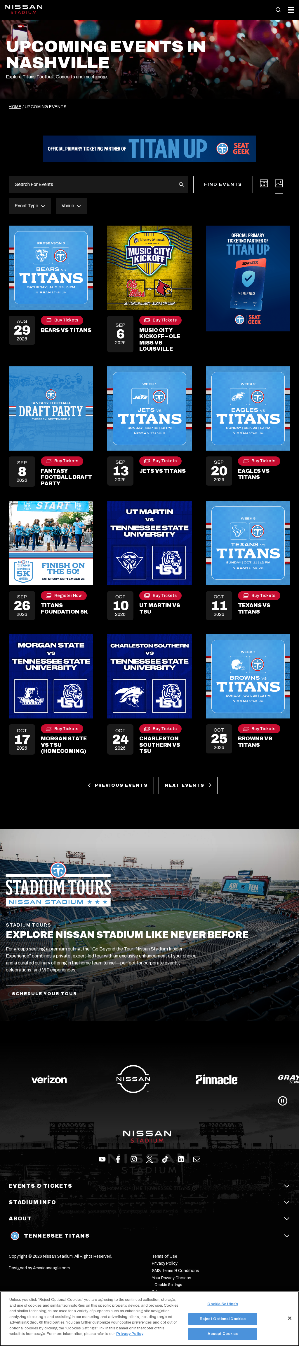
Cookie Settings (168, 1285)
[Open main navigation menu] (291, 10)
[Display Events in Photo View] (279, 183)
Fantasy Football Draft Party (66, 477)
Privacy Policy (129, 1334)
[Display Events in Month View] (264, 183)
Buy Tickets (66, 321)
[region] (149, 1318)
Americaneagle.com (51, 1268)
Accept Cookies (223, 1334)
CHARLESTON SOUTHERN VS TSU (159, 745)
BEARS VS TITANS (66, 330)
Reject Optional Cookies (223, 1319)
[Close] (289, 1318)
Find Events (223, 184)
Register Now (68, 596)
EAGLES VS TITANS (254, 474)
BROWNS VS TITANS (255, 742)
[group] (149, 1079)
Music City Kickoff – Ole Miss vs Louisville (159, 339)
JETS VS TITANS (162, 471)
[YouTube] (196, 1159)
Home (15, 107)
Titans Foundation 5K (64, 608)
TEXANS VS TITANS (254, 608)
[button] (278, 10)
